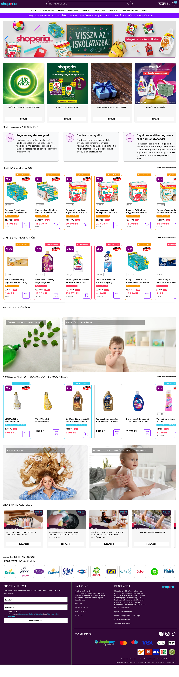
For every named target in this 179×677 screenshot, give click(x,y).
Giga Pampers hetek (134, 216)
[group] (23, 530)
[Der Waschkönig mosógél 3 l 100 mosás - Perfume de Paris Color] (138, 400)
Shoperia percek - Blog (122, 623)
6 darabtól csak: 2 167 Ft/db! (46, 286)
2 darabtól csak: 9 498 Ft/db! (16, 216)
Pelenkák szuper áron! (17, 168)
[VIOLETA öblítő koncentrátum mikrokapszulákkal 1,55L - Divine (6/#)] (17, 400)
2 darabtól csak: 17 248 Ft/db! (167, 216)
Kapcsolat (78, 603)
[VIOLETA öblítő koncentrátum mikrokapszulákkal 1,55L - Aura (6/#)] (48, 400)
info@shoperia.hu (81, 607)
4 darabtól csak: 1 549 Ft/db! (106, 286)
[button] (173, 39)
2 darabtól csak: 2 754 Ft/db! (76, 425)
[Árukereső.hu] (171, 652)
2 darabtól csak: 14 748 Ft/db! (77, 216)
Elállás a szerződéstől (121, 608)
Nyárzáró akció (11, 286)
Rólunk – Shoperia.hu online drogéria (127, 616)
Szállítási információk (122, 620)
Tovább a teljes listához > (166, 168)
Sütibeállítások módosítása (166, 659)
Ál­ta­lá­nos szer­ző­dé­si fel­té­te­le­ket (30, 614)
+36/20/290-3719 (81, 611)
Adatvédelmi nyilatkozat (146, 659)
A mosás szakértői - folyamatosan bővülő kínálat (36, 377)
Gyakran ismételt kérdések (123, 612)
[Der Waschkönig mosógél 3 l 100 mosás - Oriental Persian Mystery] (108, 400)
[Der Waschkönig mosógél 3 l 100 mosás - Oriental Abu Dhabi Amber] (78, 400)
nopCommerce (170, 662)
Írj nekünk (78, 615)
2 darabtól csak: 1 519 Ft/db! (15, 425)
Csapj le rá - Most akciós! (19, 238)
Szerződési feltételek (128, 659)
